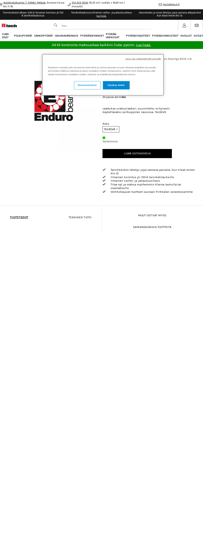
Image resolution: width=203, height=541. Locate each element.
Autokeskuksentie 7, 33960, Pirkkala (24, 2)
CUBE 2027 (5, 35)
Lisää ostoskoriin (137, 153)
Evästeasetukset (87, 85)
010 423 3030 (80, 2)
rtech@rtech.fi (171, 4)
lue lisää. (101, 15)
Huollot (186, 35)
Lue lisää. (143, 45)
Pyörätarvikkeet (92, 35)
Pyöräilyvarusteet (165, 35)
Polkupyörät (23, 35)
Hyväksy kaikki (116, 85)
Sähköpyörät (43, 35)
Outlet (198, 35)
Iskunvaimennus (66, 35)
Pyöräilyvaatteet (138, 35)
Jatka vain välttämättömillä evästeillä (143, 59)
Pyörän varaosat (112, 35)
